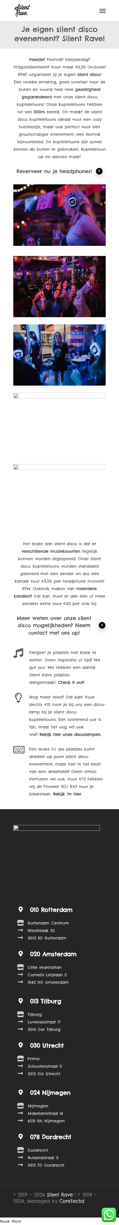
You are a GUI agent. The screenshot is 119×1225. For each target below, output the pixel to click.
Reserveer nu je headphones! (54, 171)
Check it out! (71, 682)
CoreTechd (72, 1201)
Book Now (10, 1221)
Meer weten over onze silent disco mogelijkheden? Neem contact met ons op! (54, 625)
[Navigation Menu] (102, 11)
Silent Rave (60, 1195)
